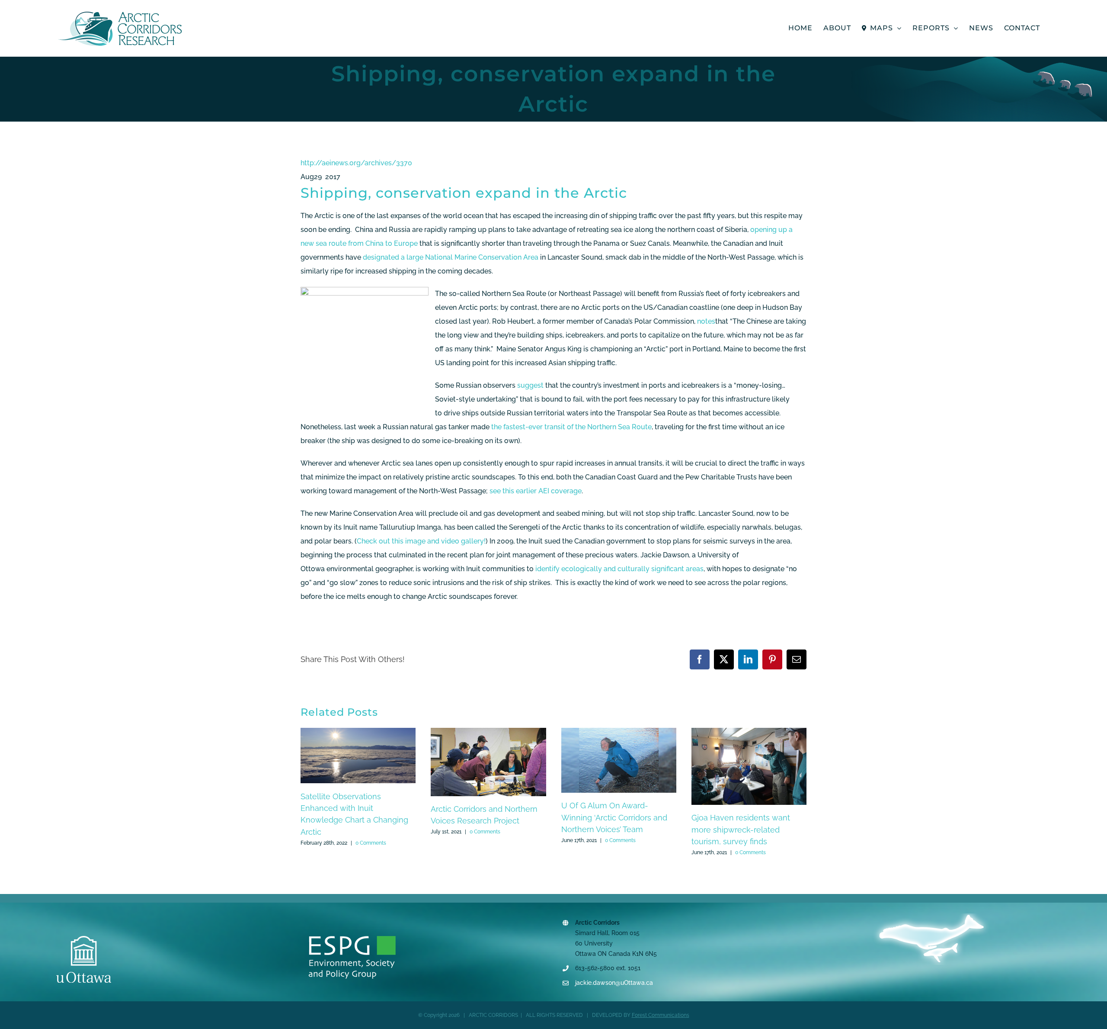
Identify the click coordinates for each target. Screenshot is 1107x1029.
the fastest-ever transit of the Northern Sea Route (571, 427)
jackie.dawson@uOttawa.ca (614, 982)
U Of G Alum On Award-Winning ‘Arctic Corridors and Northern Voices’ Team (614, 817)
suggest (530, 385)
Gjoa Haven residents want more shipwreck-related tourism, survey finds (740, 829)
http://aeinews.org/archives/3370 (356, 163)
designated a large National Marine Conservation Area (450, 257)
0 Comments (370, 843)
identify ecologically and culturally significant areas (619, 569)
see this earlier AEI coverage (536, 491)
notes (706, 321)
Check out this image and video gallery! (421, 541)
